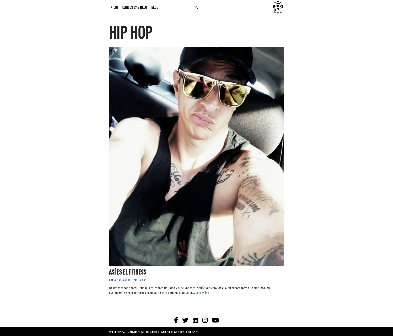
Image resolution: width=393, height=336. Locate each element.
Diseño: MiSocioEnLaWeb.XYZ (179, 332)
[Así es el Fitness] (196, 156)
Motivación (140, 279)
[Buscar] (196, 7)
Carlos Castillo (134, 7)
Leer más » (202, 293)
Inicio (114, 7)
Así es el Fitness (127, 272)
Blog (154, 7)
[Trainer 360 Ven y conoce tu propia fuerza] (278, 7)
